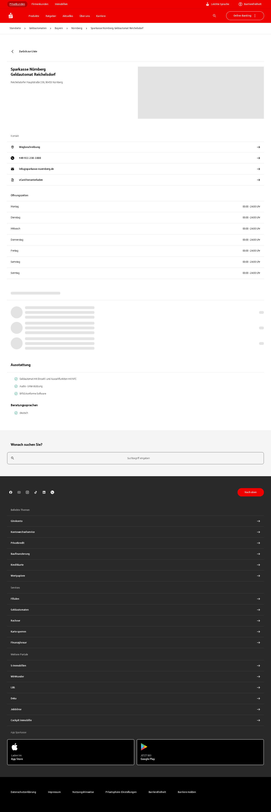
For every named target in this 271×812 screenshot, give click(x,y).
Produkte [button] (34, 16)
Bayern (59, 28)
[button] (121, 792)
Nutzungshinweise (83, 792)
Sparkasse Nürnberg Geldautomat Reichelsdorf (117, 28)
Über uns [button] (85, 16)
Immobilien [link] (61, 4)
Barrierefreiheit (252, 4)
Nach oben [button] (251, 492)
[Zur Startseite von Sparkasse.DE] (16, 15)
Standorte (15, 28)
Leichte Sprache (220, 4)
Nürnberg (76, 28)
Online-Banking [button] (242, 15)
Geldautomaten (38, 28)
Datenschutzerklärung (23, 792)
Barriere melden (187, 792)
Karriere (100, 16)
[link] (10, 492)
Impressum (54, 792)
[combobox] (135, 458)
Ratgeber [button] (51, 16)
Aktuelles (68, 16)
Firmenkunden (40, 4)
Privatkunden (17, 4)
